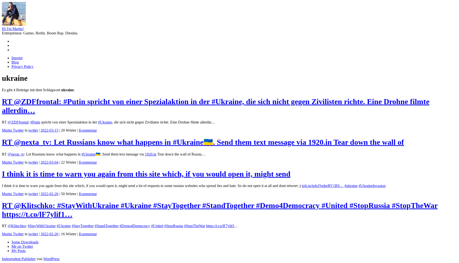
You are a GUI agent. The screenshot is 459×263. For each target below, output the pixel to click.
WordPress (51, 259)
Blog (15, 62)
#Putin (35, 122)
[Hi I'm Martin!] (14, 24)
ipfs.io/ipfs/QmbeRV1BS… (323, 186)
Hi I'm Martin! (13, 29)
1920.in (150, 154)
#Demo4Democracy (135, 226)
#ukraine (351, 186)
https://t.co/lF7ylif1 (220, 226)
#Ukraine (105, 122)
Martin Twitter (13, 130)
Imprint (16, 58)
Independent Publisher (19, 259)
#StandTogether (107, 226)
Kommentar (88, 130)
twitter (33, 130)
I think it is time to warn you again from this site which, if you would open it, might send (146, 174)
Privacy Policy (22, 66)
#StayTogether (83, 226)
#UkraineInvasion (372, 186)
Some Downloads (24, 242)
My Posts (18, 251)
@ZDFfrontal (18, 122)
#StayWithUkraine (42, 226)
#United (157, 226)
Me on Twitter (22, 246)
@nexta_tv (16, 154)
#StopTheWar (194, 226)
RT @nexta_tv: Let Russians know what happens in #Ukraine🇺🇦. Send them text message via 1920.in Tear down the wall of (203, 142)
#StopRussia (173, 226)
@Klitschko (17, 226)
